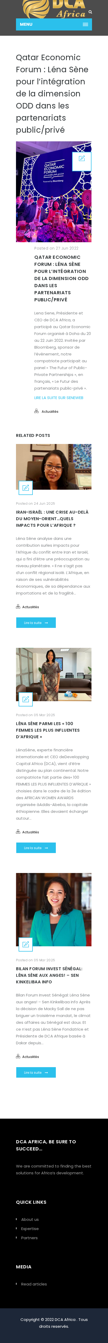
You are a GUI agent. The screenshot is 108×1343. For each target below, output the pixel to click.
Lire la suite (33, 623)
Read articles (34, 1284)
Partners (29, 1238)
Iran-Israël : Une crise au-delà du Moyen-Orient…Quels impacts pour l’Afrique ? (52, 518)
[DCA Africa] (54, 9)
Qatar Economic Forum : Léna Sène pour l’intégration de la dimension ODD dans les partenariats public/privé (61, 278)
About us (30, 1219)
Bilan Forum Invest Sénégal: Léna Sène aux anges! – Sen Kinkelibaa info (49, 975)
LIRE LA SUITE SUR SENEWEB (58, 397)
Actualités (50, 411)
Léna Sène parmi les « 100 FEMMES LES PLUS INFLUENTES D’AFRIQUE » (48, 730)
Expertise (30, 1228)
